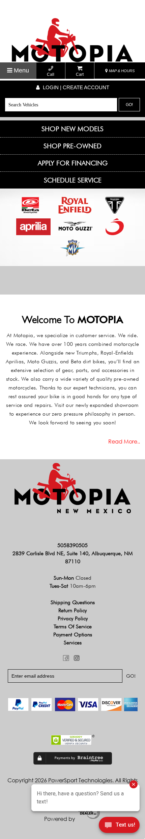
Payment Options (72, 634)
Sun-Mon (72, 578)
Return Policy (72, 610)
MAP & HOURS (121, 71)
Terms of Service (73, 626)
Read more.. (124, 441)
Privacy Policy (73, 618)
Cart (80, 74)
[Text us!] (119, 826)
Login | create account (75, 87)
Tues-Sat (73, 586)
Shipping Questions (73, 602)
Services (73, 642)
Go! (129, 104)
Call (50, 74)
